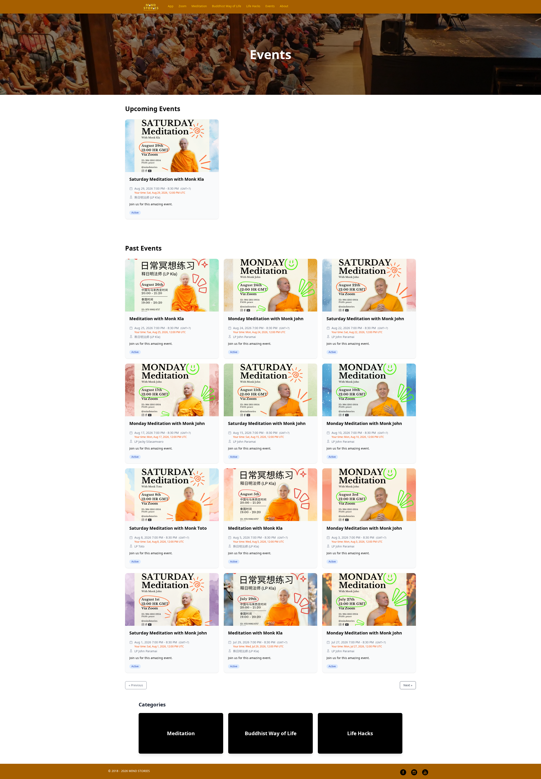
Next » (407, 685)
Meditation (181, 733)
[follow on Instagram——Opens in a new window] (414, 772)
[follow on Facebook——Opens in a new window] (403, 772)
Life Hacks (360, 733)
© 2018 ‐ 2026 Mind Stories (129, 771)
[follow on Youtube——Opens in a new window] (425, 772)
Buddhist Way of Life (270, 733)
